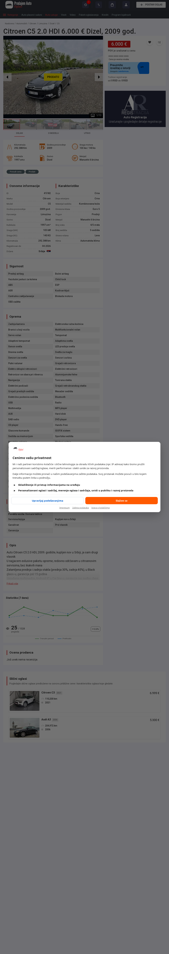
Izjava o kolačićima (100, 507)
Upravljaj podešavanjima (47, 500)
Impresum (64, 507)
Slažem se (121, 500)
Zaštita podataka (80, 507)
